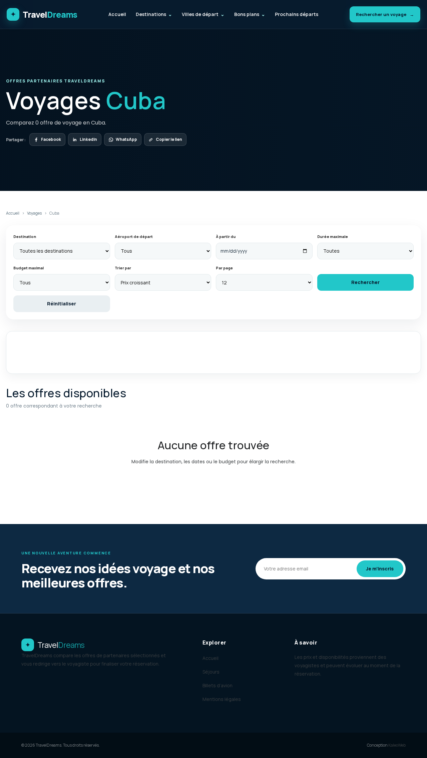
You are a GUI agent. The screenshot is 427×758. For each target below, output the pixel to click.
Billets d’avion (217, 685)
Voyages (34, 213)
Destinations (154, 14)
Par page (224, 267)
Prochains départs (296, 14)
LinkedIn (88, 139)
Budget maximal (28, 267)
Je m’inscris (380, 568)
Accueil (117, 14)
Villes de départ (203, 14)
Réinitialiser (61, 303)
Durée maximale (332, 236)
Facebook (51, 139)
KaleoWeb (397, 745)
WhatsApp (126, 139)
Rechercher (365, 282)
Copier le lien (169, 139)
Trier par (123, 267)
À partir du (226, 236)
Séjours (211, 672)
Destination (24, 236)
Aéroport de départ (134, 236)
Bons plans (249, 14)
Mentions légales (221, 699)
